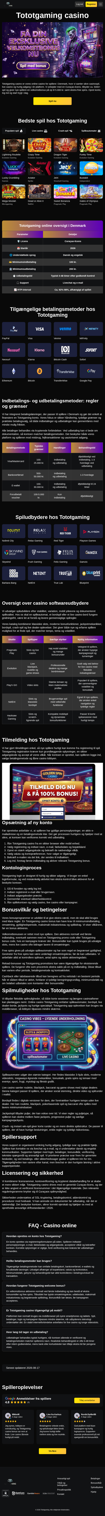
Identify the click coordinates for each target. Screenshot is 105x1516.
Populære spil (12, 131)
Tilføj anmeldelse (87, 1400)
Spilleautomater (89, 131)
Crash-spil (63, 131)
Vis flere (52, 1451)
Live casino (37, 131)
